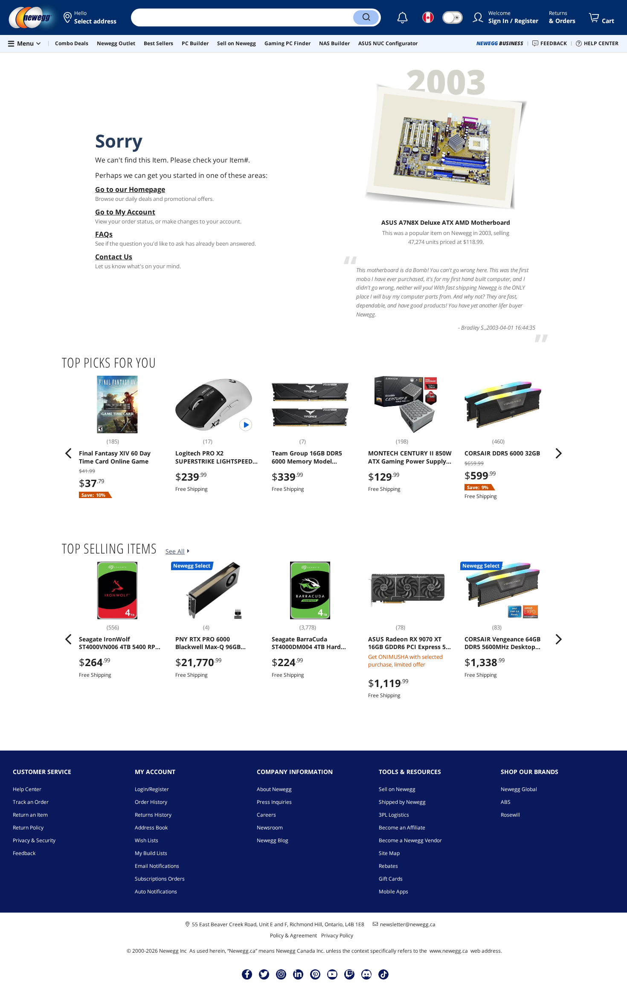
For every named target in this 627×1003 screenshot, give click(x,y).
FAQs (104, 234)
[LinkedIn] (298, 974)
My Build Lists (151, 853)
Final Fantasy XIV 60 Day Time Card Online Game (115, 457)
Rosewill (510, 814)
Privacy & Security (34, 840)
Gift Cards (391, 878)
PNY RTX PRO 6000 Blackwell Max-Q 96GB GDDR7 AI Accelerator (208, 643)
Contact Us (113, 256)
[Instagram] (281, 974)
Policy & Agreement (293, 935)
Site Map (389, 853)
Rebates (388, 866)
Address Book (151, 827)
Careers (266, 814)
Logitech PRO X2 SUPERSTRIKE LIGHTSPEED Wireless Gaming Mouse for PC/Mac (215, 457)
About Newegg (274, 789)
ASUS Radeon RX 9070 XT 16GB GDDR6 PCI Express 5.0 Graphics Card (409, 643)
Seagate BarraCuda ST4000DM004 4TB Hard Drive (306, 643)
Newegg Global (519, 789)
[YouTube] (332, 974)
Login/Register (152, 789)
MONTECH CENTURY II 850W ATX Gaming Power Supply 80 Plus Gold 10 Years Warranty (410, 457)
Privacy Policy (337, 935)
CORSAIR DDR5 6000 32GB (502, 453)
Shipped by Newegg (402, 802)
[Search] (366, 17)
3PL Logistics (394, 814)
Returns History (153, 814)
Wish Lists (146, 840)
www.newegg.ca (449, 950)
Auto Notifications (156, 891)
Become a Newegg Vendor (410, 840)
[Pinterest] (315, 974)
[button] (90, 17)
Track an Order (31, 802)
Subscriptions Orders (160, 878)
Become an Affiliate (402, 827)
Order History (151, 802)
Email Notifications (157, 866)
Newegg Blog (272, 840)
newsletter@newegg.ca (407, 924)
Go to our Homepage (130, 189)
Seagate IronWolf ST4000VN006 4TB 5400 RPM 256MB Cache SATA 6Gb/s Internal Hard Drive (120, 643)
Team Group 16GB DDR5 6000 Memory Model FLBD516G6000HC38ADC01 (310, 457)
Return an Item (30, 814)
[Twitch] (349, 974)
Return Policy (28, 827)
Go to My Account (125, 212)
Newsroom (270, 827)
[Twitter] (264, 974)
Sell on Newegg (397, 789)
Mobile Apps (393, 891)
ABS (506, 802)
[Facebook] (247, 974)
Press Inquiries (274, 802)
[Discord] (367, 974)
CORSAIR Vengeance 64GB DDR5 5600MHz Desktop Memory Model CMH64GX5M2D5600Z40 (502, 643)
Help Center (27, 789)
